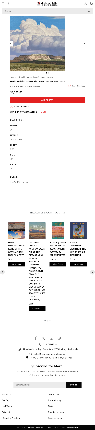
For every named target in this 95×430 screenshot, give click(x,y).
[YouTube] (51, 338)
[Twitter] (43, 338)
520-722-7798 (50, 344)
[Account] (85, 3)
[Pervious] (2, 272)
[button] (3, 3)
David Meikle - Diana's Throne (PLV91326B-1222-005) (35, 77)
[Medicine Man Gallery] (47, 4)
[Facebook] (35, 338)
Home (12, 77)
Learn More (43, 112)
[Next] (92, 272)
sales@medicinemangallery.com (50, 354)
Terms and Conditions (70, 427)
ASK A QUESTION (21, 106)
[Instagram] (59, 338)
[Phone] (9, 3)
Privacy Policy (52, 427)
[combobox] (44, 11)
